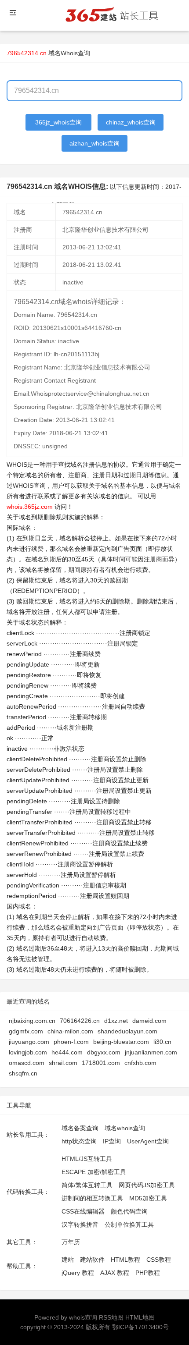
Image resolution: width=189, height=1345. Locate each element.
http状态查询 (79, 1141)
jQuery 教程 (78, 1272)
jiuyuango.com (29, 1041)
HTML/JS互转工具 (87, 1158)
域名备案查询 (80, 1128)
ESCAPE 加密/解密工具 (94, 1171)
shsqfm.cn (23, 1073)
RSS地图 (111, 1317)
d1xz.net (116, 1020)
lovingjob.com (28, 1052)
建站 (68, 1259)
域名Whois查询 (69, 53)
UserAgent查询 (148, 1141)
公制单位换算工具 (129, 1224)
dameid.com (149, 1020)
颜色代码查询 (129, 1211)
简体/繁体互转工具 (87, 1185)
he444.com (67, 1052)
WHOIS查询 (29, 485)
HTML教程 (125, 1259)
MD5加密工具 (148, 1198)
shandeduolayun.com (127, 1031)
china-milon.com (70, 1031)
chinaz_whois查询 (131, 122)
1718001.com (101, 1062)
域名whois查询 (125, 1128)
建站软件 (92, 1259)
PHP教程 (147, 1272)
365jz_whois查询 (58, 122)
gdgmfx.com (26, 1031)
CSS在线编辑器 (83, 1211)
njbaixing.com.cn (32, 1020)
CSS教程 (158, 1259)
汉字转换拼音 (80, 1224)
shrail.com (63, 1062)
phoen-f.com (71, 1041)
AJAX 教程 (114, 1272)
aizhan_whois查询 (94, 143)
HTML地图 (140, 1317)
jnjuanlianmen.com (151, 1052)
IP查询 (112, 1141)
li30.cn (162, 1041)
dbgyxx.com (103, 1052)
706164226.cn (80, 1020)
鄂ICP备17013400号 (140, 1327)
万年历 (71, 1242)
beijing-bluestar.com (121, 1041)
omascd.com (26, 1062)
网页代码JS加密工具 (147, 1185)
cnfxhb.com (140, 1062)
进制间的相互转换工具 (92, 1198)
